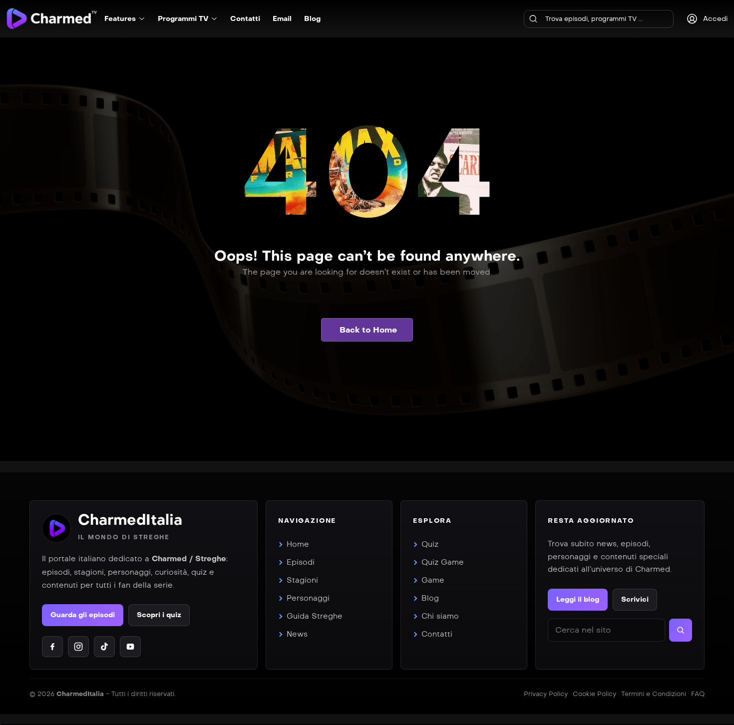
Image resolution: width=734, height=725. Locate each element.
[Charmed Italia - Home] (51, 18)
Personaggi (308, 598)
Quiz (429, 544)
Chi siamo (440, 616)
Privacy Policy (546, 694)
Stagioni (302, 580)
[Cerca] (533, 19)
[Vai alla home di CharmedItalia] (56, 528)
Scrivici (635, 599)
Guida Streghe (315, 616)
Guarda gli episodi (82, 615)
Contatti (436, 634)
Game (432, 580)
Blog (430, 598)
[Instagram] (78, 646)
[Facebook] (52, 646)
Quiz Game (442, 562)
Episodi (301, 562)
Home (298, 544)
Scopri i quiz (159, 615)
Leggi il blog (577, 599)
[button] (367, 330)
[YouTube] (130, 646)
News (297, 634)
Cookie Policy (594, 694)
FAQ (698, 694)
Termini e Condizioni (653, 694)
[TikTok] (104, 646)
